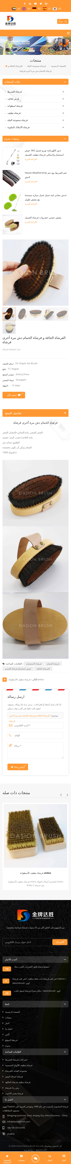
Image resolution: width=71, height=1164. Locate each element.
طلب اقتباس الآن (35, 1158)
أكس (7, 1034)
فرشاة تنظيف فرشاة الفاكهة (17, 1082)
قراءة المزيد (30, 159)
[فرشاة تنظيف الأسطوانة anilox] (34, 835)
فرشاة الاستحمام (33, 663)
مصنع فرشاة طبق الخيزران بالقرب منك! (31, 966)
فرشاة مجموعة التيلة (17, 120)
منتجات (8, 1017)
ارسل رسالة (19, 766)
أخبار (7, 1023)
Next (67, 795)
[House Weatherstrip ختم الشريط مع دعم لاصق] (12, 179)
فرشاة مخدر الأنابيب (14, 1093)
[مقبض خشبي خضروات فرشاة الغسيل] (12, 224)
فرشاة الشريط (14, 91)
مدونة (7, 1045)
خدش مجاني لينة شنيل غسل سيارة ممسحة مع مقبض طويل (46, 197)
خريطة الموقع (11, 1040)
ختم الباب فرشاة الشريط (16, 1059)
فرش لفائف (13, 98)
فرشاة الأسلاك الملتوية (18, 127)
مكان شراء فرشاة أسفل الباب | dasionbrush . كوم (37, 990)
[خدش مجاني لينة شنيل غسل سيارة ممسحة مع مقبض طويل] (12, 201)
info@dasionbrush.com (18, 1121)
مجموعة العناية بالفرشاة (16, 1070)
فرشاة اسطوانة (15, 105)
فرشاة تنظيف (14, 113)
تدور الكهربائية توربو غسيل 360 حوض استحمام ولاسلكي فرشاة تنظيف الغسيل (44, 152)
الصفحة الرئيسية (12, 1011)
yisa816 (10, 1133)
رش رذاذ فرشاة (12, 1087)
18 (6, 969)
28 (6, 993)
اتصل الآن (12, 395)
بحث (61, 21)
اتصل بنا (8, 1028)
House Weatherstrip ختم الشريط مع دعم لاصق (46, 175)
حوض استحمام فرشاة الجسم (18, 668)
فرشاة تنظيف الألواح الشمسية (18, 1065)
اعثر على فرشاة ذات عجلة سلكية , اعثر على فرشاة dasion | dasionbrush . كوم (39, 981)
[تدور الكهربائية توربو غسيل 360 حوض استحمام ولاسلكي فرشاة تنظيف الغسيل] (12, 157)
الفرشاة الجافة (43, 668)
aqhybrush (41, 1149)
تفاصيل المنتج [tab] (13, 413)
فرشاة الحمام (53, 663)
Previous (61, 795)
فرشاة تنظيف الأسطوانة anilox (26, 679)
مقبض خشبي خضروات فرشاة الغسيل (43, 217)
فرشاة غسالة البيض (14, 1076)
